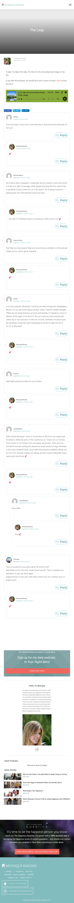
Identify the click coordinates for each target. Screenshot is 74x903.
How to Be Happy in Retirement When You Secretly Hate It (37, 785)
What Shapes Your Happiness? (37, 793)
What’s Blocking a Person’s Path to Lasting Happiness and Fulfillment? (37, 801)
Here (58, 80)
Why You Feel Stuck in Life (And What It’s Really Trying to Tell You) (37, 776)
